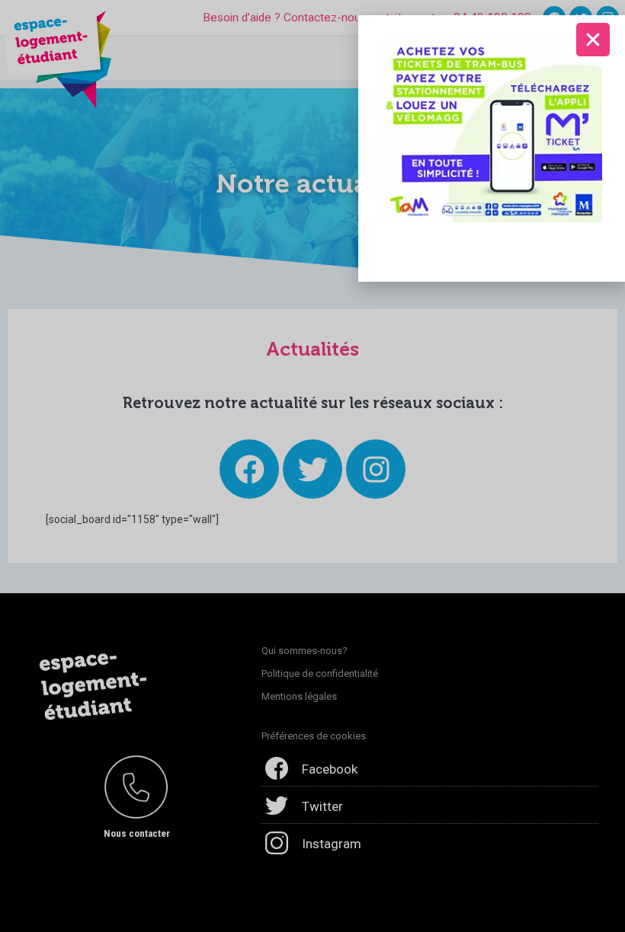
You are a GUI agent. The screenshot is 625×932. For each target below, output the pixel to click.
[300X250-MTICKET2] (491, 129)
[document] (312, 466)
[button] (593, 39)
